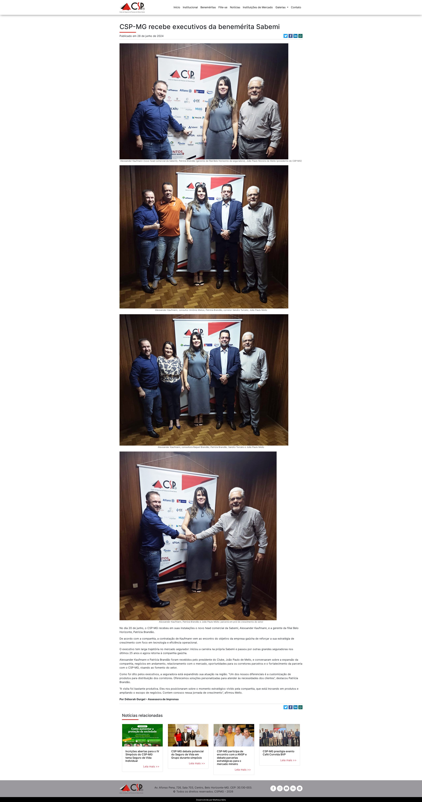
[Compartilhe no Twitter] (286, 36)
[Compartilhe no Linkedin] (295, 36)
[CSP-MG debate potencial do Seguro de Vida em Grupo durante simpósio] (188, 735)
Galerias (280, 7)
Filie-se (222, 7)
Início (177, 7)
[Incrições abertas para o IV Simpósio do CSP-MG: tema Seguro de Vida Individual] (142, 735)
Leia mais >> (151, 766)
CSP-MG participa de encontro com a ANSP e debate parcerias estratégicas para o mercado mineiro (232, 758)
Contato (296, 7)
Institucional (190, 7)
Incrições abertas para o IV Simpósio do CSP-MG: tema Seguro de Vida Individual (142, 756)
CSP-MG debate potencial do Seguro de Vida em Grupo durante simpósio (187, 754)
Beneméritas (208, 7)
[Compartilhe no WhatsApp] (300, 36)
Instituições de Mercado (258, 7)
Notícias (235, 7)
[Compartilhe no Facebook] (290, 36)
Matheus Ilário (219, 800)
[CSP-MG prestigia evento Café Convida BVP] (279, 735)
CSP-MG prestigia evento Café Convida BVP (278, 753)
